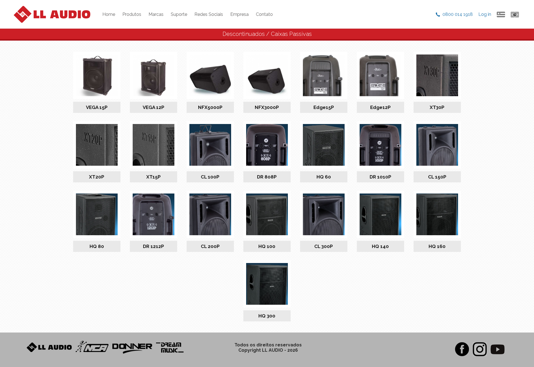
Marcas (156, 14)
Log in (484, 14)
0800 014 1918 (457, 14)
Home (108, 14)
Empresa (239, 14)
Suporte (179, 14)
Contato (264, 14)
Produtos (131, 14)
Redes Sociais (208, 14)
